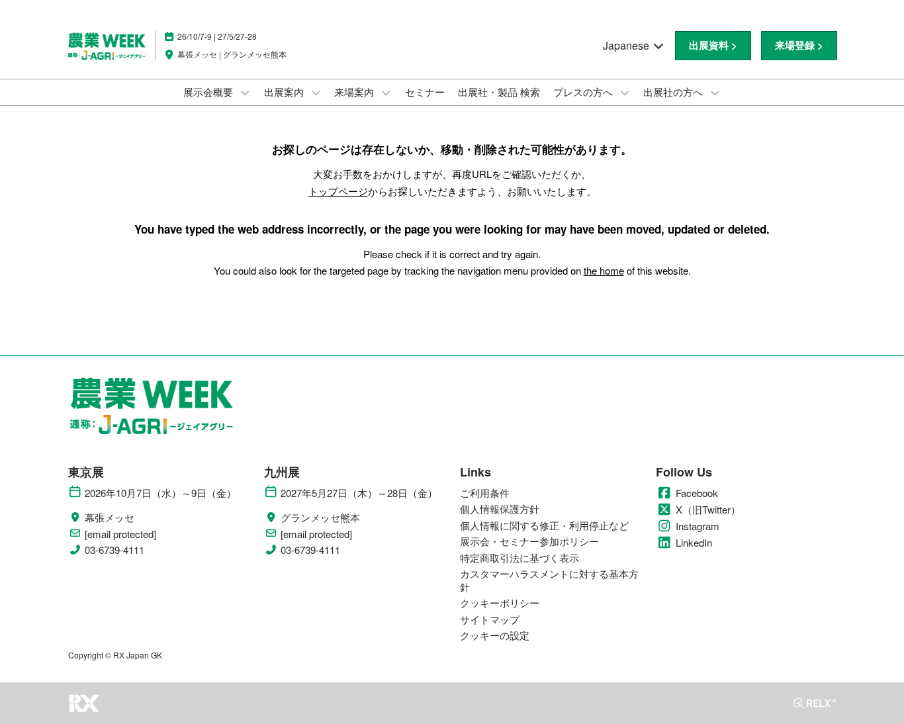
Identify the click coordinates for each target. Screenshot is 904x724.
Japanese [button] (627, 45)
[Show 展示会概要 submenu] (245, 92)
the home (604, 270)
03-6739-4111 (114, 550)
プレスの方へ (584, 92)
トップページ (338, 191)
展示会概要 (209, 92)
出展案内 (285, 92)
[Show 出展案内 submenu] (316, 92)
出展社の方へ (674, 92)
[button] (713, 45)
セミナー (425, 92)
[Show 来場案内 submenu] (386, 92)
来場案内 (355, 92)
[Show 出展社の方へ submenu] (715, 92)
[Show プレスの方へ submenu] (625, 92)
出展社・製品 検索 (499, 92)
